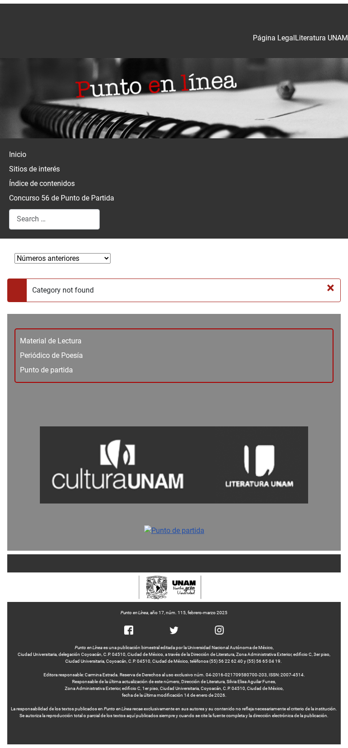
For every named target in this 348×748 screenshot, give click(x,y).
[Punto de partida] (174, 530)
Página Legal (274, 38)
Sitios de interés (34, 169)
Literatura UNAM (321, 38)
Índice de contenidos (42, 183)
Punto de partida (46, 370)
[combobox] (54, 219)
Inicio (17, 154)
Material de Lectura (51, 341)
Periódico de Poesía (51, 355)
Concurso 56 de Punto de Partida (61, 198)
